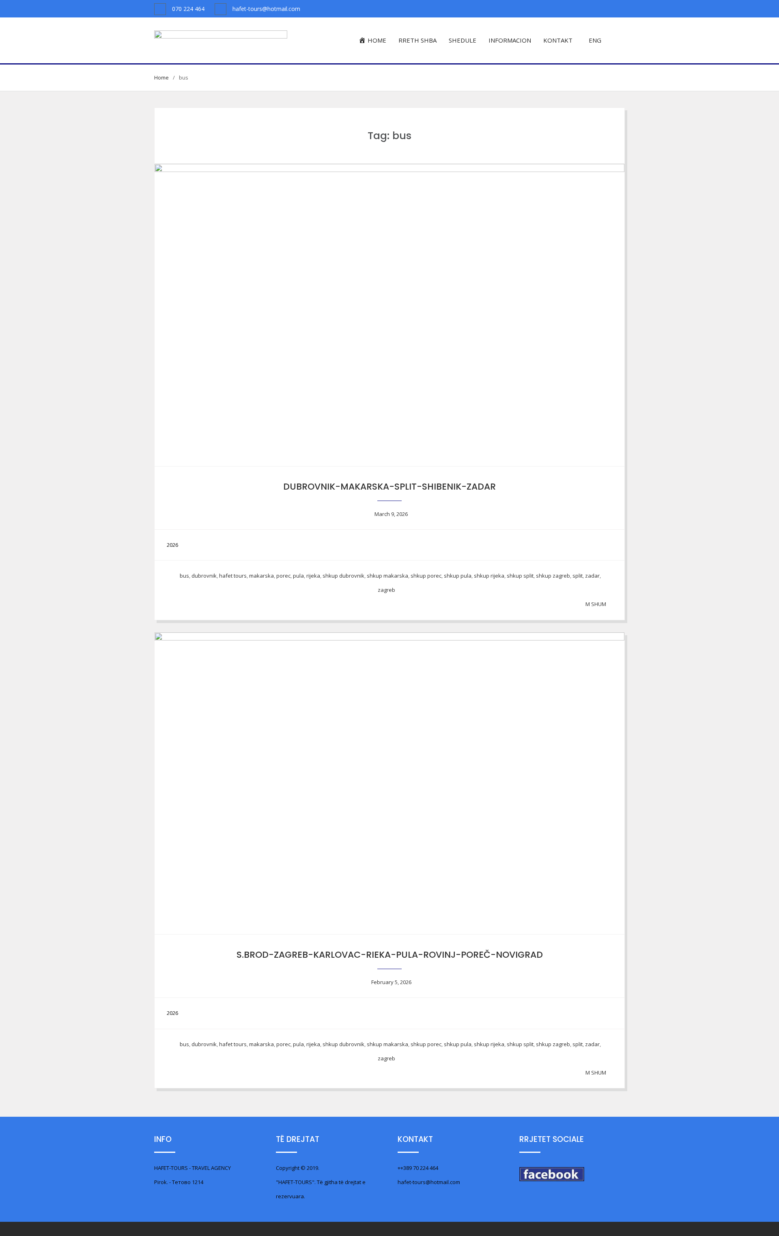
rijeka (313, 575)
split (577, 575)
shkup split (520, 575)
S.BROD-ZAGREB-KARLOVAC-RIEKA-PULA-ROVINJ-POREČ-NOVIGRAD (390, 954)
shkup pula (457, 575)
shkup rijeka (489, 575)
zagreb (386, 589)
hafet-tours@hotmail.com (266, 9)
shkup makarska (387, 575)
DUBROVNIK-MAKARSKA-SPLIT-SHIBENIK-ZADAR (389, 486)
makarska (261, 575)
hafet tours (233, 575)
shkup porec (426, 575)
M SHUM (595, 604)
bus (184, 575)
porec (283, 575)
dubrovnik (204, 575)
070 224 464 (188, 9)
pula (298, 575)
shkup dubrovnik (343, 575)
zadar (592, 575)
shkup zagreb (553, 575)
